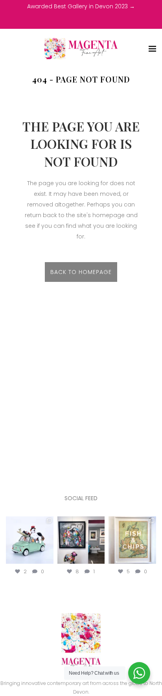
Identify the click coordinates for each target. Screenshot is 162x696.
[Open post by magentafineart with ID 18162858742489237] (132, 540)
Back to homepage (81, 272)
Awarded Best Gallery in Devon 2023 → (81, 6)
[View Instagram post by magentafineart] (49, 559)
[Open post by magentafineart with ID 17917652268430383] (81, 540)
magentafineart (29, 522)
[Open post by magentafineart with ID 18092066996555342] (29, 540)
